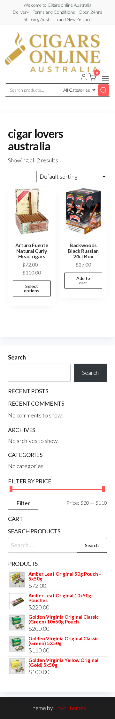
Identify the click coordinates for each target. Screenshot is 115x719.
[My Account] (84, 78)
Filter (23, 503)
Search (17, 357)
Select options (31, 288)
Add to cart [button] (83, 280)
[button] (105, 78)
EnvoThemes (70, 707)
